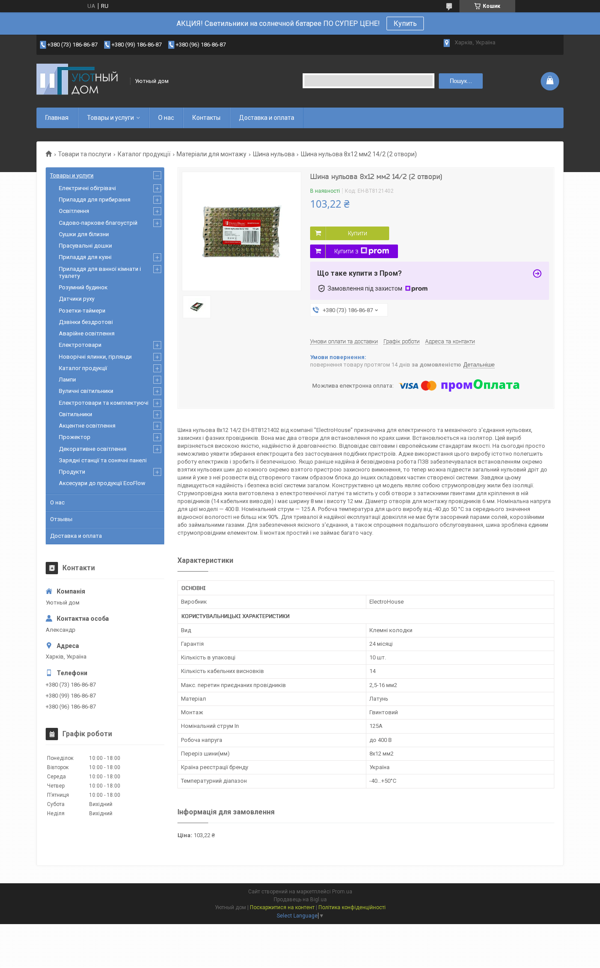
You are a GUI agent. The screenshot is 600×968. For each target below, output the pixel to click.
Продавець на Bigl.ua (300, 899)
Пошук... (461, 81)
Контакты (206, 117)
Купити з (346, 251)
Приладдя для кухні (85, 257)
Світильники (75, 414)
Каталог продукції (144, 154)
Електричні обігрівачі (87, 188)
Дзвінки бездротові (86, 322)
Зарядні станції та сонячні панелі (103, 460)
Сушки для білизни (84, 234)
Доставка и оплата (266, 117)
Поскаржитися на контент (282, 907)
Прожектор (74, 437)
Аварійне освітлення (87, 333)
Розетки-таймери (82, 310)
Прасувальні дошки (85, 245)
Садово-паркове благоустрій (98, 223)
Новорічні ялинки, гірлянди (95, 356)
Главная (57, 117)
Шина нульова (274, 154)
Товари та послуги (84, 154)
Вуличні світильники (86, 391)
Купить (405, 23)
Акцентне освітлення (87, 425)
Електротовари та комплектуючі (103, 402)
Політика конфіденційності (352, 907)
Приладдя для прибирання (94, 199)
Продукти (72, 471)
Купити (357, 233)
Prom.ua (342, 892)
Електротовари (80, 345)
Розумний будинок (83, 287)
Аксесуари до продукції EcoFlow (102, 483)
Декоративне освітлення (93, 449)
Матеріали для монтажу (211, 154)
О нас (166, 117)
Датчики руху (76, 298)
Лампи (67, 379)
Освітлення (74, 211)
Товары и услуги (110, 117)
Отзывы (61, 519)
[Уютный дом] (80, 81)
